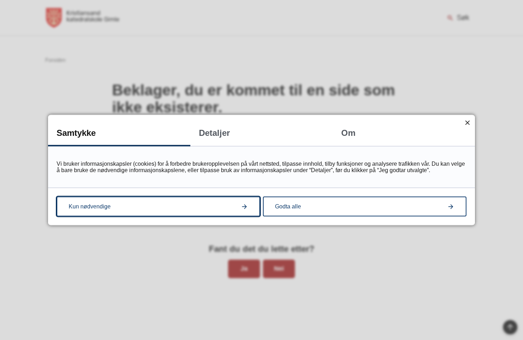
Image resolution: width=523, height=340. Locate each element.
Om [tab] (348, 133)
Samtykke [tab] (76, 133)
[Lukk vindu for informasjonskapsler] (467, 122)
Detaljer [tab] (214, 133)
